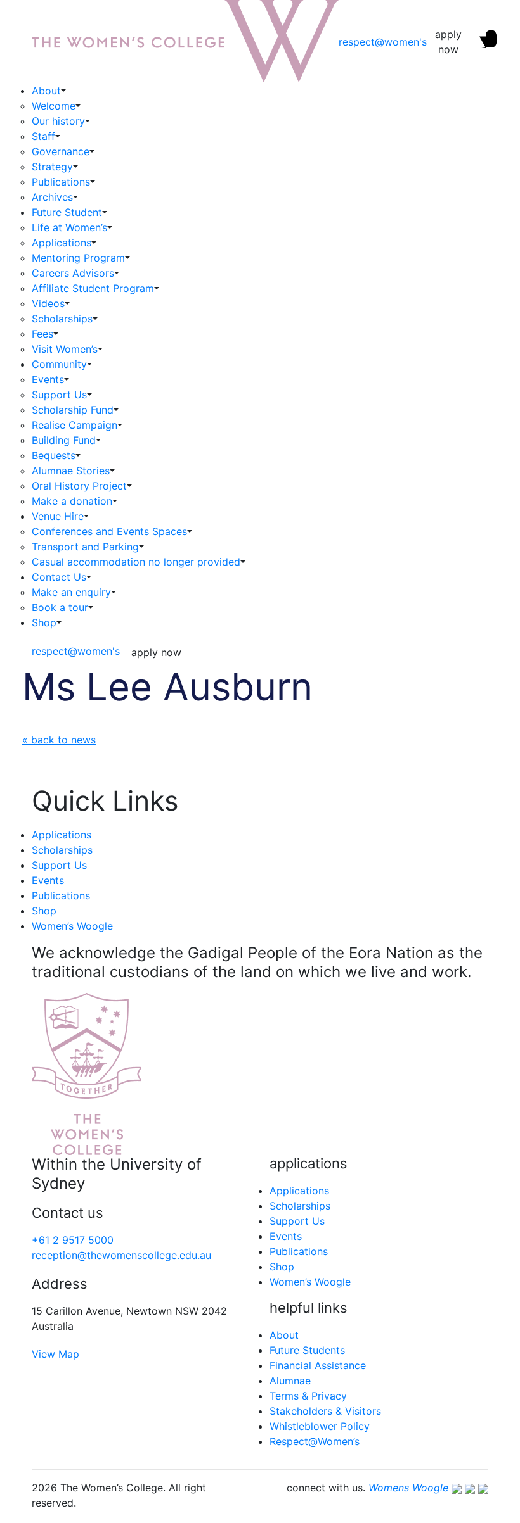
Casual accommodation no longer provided (136, 561)
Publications (61, 181)
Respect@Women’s (315, 1441)
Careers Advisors (73, 273)
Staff (43, 136)
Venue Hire (58, 516)
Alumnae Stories (71, 470)
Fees (42, 333)
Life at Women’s (69, 227)
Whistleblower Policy (320, 1426)
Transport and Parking (85, 546)
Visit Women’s (65, 349)
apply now (448, 42)
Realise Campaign (74, 425)
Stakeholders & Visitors (325, 1411)
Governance (60, 151)
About (46, 90)
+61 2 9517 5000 (73, 1240)
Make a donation (72, 501)
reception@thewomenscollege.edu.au (121, 1255)
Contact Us (59, 577)
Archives (52, 197)
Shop (44, 622)
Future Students (307, 1350)
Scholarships (62, 318)
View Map (55, 1354)
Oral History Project (79, 485)
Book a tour (60, 607)
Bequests (53, 455)
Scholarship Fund (73, 409)
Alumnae (290, 1380)
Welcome (53, 105)
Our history (58, 121)
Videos (48, 303)
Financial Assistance (318, 1365)
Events (48, 379)
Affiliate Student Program (93, 288)
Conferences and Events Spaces (109, 531)
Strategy (52, 166)
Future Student (67, 212)
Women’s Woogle (72, 925)
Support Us (59, 394)
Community (59, 364)
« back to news (59, 739)
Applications (61, 242)
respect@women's (383, 41)
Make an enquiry (71, 592)
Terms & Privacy (308, 1395)
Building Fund (64, 440)
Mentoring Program (78, 257)
